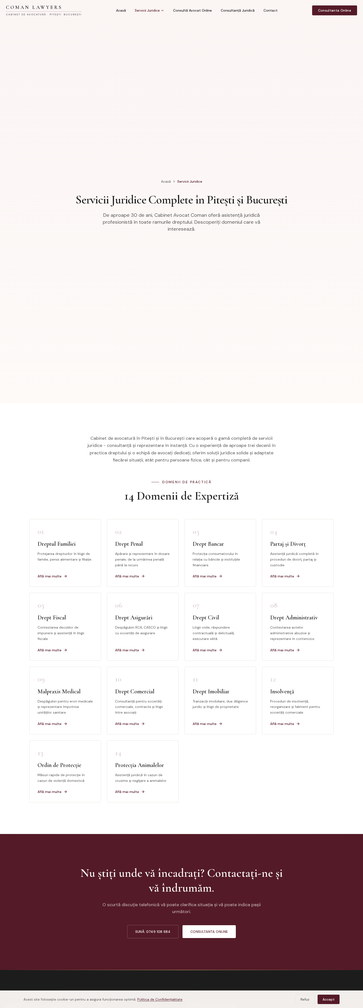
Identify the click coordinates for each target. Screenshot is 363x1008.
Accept (329, 999)
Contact (270, 10)
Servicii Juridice (147, 10)
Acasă (121, 10)
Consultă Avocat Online (192, 10)
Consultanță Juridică (238, 10)
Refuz (305, 999)
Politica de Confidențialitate (159, 999)
